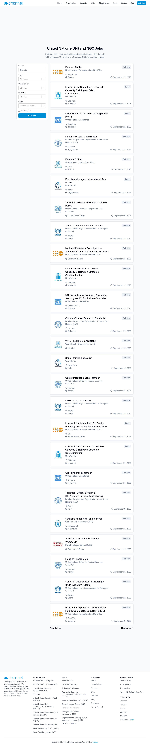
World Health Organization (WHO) (46, 728)
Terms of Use (125, 688)
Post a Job (95, 703)
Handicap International (70, 708)
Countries (84, 3)
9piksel (95, 742)
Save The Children (69, 724)
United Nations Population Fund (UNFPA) (45, 720)
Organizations (71, 3)
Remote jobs (26, 110)
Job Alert (141, 3)
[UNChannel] (13, 3)
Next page (126, 628)
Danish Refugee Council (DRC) (74, 704)
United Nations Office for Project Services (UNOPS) (45, 714)
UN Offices (37, 694)
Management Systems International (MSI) (70, 713)
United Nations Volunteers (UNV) (45, 725)
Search (21, 66)
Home (59, 3)
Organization (23, 84)
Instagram (123, 712)
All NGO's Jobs (67, 681)
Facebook (124, 701)
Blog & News (104, 3)
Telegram (123, 716)
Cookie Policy (125, 681)
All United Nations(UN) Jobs (43, 681)
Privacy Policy (125, 684)
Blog (92, 699)
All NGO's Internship (69, 684)
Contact (124, 3)
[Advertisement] (70, 25)
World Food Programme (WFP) (45, 732)
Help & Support (97, 707)
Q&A (132, 3)
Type (20, 75)
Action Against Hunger (70, 688)
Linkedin (123, 705)
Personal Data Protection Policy (132, 692)
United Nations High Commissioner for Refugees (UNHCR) (43, 706)
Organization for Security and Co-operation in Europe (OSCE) (75, 719)
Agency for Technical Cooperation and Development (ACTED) (74, 694)
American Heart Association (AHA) (75, 700)
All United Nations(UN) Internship (45, 684)
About (115, 3)
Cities (93, 3)
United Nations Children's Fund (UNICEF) (45, 699)
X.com (122, 708)
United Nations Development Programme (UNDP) (44, 689)
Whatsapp (124, 720)
